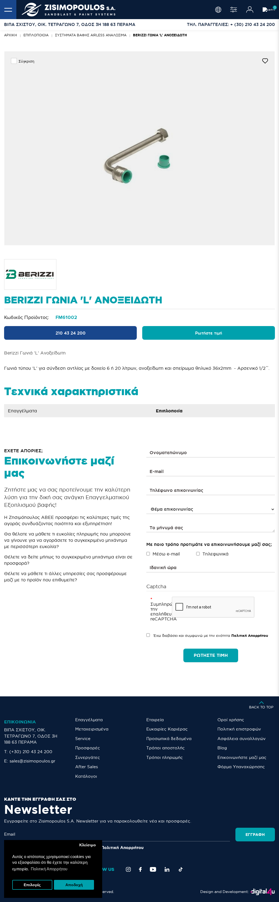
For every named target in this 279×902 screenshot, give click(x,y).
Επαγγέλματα (89, 719)
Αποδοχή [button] (74, 885)
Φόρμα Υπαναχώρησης (241, 766)
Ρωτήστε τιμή (208, 333)
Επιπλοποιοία (35, 35)
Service (82, 738)
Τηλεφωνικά (215, 553)
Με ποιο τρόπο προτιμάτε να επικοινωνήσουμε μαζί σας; (209, 544)
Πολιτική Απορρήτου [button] (49, 868)
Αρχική (10, 35)
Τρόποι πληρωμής (164, 757)
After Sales (86, 766)
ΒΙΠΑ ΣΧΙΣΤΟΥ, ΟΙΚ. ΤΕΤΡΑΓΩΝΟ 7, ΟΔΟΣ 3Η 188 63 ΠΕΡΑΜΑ (30, 735)
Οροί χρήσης (230, 719)
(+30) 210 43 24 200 (30, 751)
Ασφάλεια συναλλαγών (241, 738)
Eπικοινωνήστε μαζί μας (241, 757)
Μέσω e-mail (166, 553)
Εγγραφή (255, 834)
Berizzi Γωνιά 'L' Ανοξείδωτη (160, 35)
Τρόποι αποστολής (165, 748)
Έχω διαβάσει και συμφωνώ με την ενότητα (210, 636)
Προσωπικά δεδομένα (169, 738)
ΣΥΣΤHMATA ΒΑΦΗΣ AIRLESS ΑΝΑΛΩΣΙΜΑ (90, 35)
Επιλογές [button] (32, 885)
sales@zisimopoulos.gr (32, 761)
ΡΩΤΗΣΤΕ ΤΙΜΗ (211, 655)
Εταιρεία (155, 719)
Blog (222, 748)
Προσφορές (87, 748)
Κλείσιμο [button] (87, 845)
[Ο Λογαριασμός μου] (250, 9)
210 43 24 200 (71, 333)
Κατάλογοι (86, 776)
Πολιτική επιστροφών (239, 729)
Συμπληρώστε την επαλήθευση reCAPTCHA (159, 611)
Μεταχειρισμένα (91, 729)
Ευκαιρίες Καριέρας (167, 729)
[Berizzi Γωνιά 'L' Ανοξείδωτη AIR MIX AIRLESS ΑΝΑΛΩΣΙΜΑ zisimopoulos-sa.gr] (139, 148)
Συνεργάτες (87, 757)
